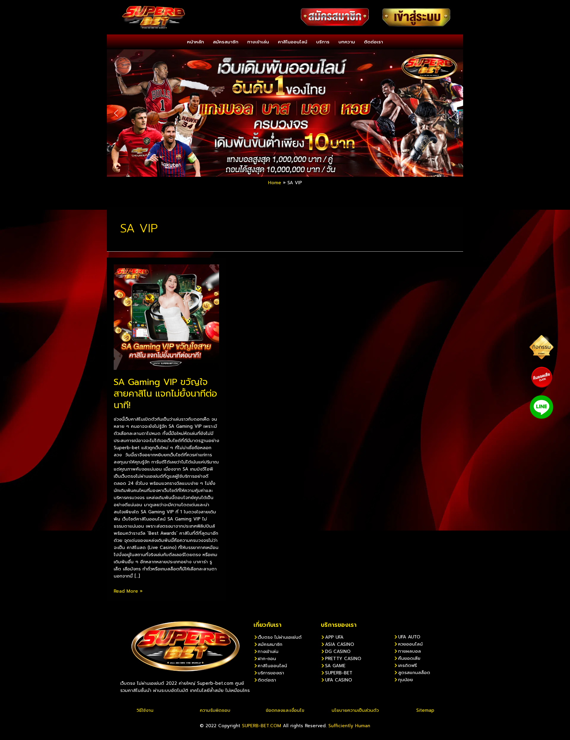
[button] (116, 113)
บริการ (323, 42)
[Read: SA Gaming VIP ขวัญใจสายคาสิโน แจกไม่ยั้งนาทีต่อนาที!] (166, 316)
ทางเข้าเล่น (258, 42)
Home (274, 182)
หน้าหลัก (195, 42)
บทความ (346, 42)
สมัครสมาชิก (225, 42)
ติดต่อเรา (373, 42)
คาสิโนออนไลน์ (292, 42)
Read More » (128, 591)
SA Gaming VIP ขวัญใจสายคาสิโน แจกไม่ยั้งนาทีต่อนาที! (165, 393)
